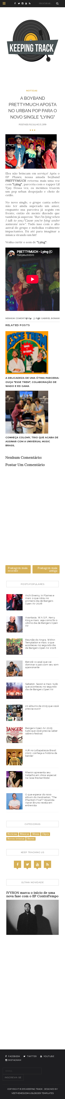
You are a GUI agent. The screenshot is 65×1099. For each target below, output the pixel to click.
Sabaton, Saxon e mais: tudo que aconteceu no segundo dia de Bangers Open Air (41, 687)
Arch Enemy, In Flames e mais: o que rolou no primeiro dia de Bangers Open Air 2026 (39, 599)
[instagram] (23, 3)
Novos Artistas (16, 838)
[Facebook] (17, 864)
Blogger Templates (42, 1093)
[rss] (30, 3)
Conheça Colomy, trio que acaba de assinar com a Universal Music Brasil (31, 441)
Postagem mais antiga (47, 569)
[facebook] (16, 3)
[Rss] (47, 864)
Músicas (24, 834)
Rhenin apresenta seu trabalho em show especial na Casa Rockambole (41, 775)
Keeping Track (34, 1089)
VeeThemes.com (20, 1093)
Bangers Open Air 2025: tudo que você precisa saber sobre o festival (41, 731)
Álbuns (35, 834)
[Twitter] (27, 864)
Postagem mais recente (17, 569)
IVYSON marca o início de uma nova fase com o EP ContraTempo (32, 894)
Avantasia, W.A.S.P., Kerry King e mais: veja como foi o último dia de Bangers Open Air (41, 621)
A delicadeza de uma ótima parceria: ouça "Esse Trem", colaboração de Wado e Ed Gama (32, 381)
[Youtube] (37, 864)
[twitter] (20, 3)
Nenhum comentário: (18, 318)
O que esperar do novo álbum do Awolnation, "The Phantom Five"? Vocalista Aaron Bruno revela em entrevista (41, 800)
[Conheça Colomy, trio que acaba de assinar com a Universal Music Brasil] (32, 412)
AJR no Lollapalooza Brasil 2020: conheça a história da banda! (41, 753)
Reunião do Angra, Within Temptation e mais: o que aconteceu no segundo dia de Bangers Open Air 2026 (40, 643)
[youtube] (27, 3)
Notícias (31, 90)
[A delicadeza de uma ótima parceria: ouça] (32, 352)
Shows (30, 838)
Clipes (45, 834)
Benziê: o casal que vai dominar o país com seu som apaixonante (41, 665)
